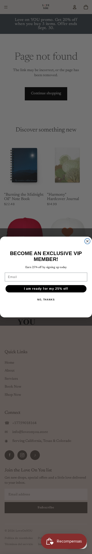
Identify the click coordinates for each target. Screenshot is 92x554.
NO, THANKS (46, 299)
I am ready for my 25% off (46, 288)
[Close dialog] (87, 241)
